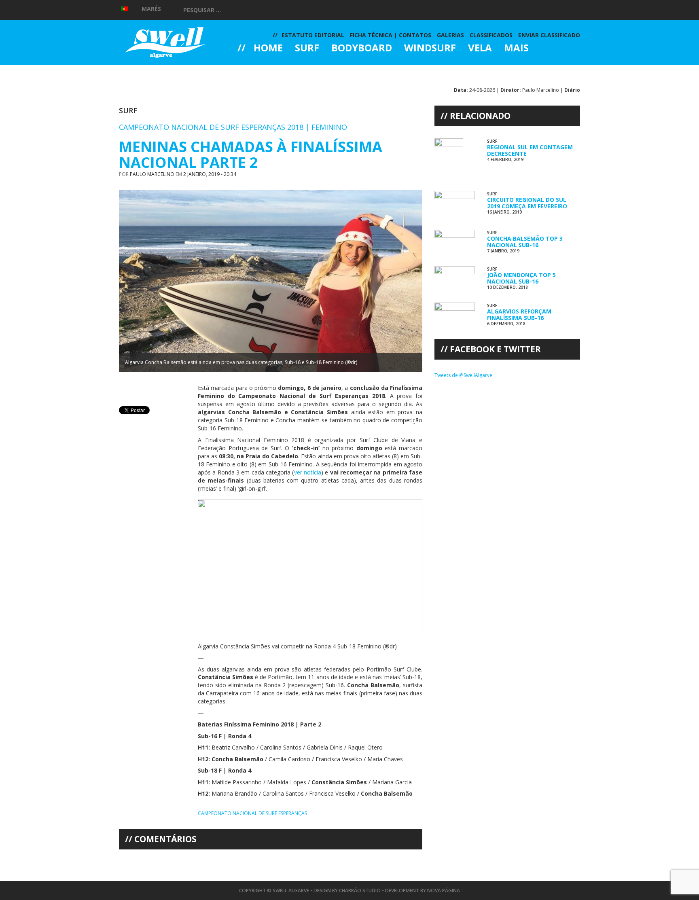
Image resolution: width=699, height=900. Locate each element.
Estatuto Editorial (313, 35)
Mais (516, 48)
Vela (480, 48)
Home (268, 48)
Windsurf (430, 48)
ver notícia (307, 472)
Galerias (267, 70)
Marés (151, 9)
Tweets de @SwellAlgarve (463, 375)
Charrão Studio (360, 890)
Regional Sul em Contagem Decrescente (530, 150)
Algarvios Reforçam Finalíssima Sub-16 (519, 314)
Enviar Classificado (549, 35)
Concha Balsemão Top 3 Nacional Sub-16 (525, 241)
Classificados (491, 35)
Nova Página (443, 890)
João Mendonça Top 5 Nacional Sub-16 (521, 278)
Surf (307, 48)
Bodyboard (361, 48)
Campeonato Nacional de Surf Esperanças (252, 813)
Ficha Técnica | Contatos (390, 35)
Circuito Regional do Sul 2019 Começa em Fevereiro (527, 203)
